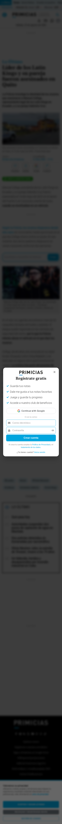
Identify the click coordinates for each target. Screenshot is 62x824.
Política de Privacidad (41, 445)
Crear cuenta (31, 438)
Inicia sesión (39, 452)
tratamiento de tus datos (30, 447)
